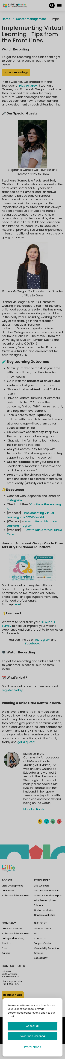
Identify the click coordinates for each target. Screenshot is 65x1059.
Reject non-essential (32, 1036)
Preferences (32, 1047)
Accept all (32, 1026)
